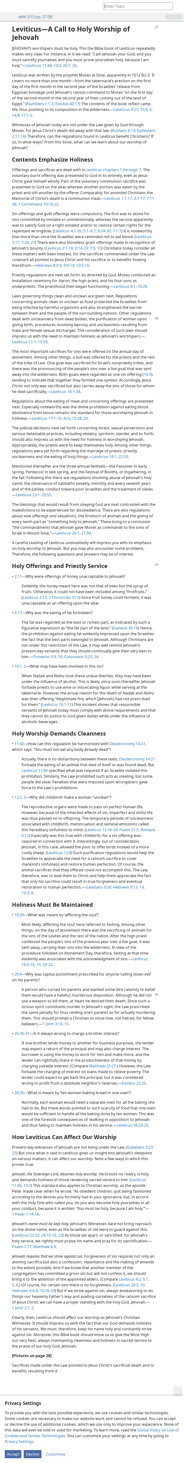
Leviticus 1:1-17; (119, 198)
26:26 (19, 1092)
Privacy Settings (19, 1441)
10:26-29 (47, 1290)
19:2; (57, 65)
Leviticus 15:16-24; (102, 829)
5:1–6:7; (89, 231)
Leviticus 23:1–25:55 (33, 494)
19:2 (27, 1185)
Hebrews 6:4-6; (25, 1290)
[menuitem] (7, 6)
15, (38, 964)
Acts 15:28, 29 (75, 418)
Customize (55, 1454)
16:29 (19, 914)
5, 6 (15, 1285)
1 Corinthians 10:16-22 (37, 204)
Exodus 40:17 (66, 103)
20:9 (18, 974)
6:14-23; (81, 248)
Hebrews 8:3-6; (49, 265)
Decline (32, 1454)
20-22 (47, 964)
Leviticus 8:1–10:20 (130, 286)
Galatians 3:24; (99, 887)
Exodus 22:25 (134, 1083)
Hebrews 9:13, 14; (128, 887)
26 (74, 65)
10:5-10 (82, 265)
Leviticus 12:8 (59, 852)
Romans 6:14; (124, 130)
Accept (13, 1454)
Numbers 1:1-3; (40, 103)
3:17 (18, 612)
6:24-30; (104, 231)
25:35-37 (21, 1033)
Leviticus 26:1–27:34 (73, 533)
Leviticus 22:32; (26, 1235)
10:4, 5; (146, 109)
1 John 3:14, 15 (56, 1023)
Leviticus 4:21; (126, 109)
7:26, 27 (27, 242)
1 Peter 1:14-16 (25, 1214)
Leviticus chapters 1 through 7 (113, 169)
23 (60, 1235)
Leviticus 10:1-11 (57, 704)
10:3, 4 (27, 892)
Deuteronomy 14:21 (127, 743)
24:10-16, (48, 1235)
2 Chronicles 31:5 (63, 597)
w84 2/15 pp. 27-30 (35, 16)
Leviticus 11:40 (35, 770)
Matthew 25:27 (102, 1066)
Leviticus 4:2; (130, 1279)
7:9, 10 (95, 248)
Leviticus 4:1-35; (68, 231)
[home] (7, 6)
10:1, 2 (20, 666)
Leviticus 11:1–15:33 (29, 341)
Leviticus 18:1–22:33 (110, 456)
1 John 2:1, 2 (23, 1307)
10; (142, 1285)
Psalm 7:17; (22, 1246)
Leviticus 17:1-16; (47, 418)
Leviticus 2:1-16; (60, 248)
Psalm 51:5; (129, 829)
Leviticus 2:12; (35, 597)
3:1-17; (139, 198)
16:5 (147, 374)
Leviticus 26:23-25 (132, 1125)
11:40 (19, 743)
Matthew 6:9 (44, 1246)
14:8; (16, 115)
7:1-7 (116, 231)
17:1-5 (26, 115)
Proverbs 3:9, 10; (48, 656)
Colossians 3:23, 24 (80, 656)
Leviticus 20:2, (126, 1285)
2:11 (18, 576)
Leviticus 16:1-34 (65, 391)
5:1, (145, 1279)
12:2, (18, 797)
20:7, (66, 65)
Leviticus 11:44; (39, 65)
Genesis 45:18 (125, 628)
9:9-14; (69, 265)
